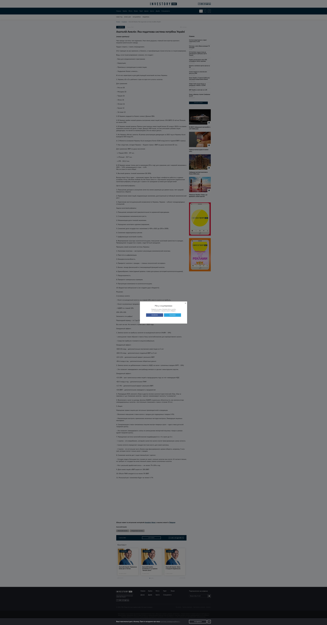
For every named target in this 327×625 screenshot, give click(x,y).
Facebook (154, 315)
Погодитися (198, 621)
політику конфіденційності (170, 621)
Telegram (172, 315)
